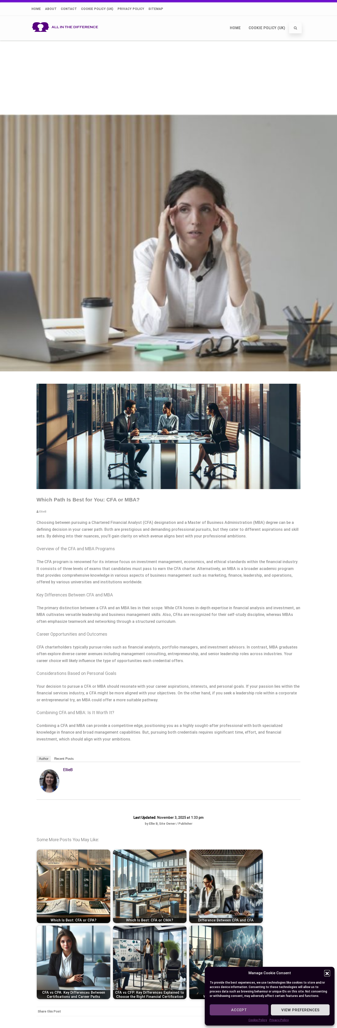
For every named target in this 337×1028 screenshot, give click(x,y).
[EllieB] (49, 791)
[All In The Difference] (66, 38)
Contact (69, 9)
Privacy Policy (279, 1020)
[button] (327, 973)
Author (43, 759)
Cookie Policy (257, 1020)
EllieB (68, 769)
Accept (239, 1010)
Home (36, 9)
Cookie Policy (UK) (97, 9)
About (51, 9)
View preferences (300, 1010)
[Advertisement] (168, 77)
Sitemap (156, 9)
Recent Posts (64, 759)
